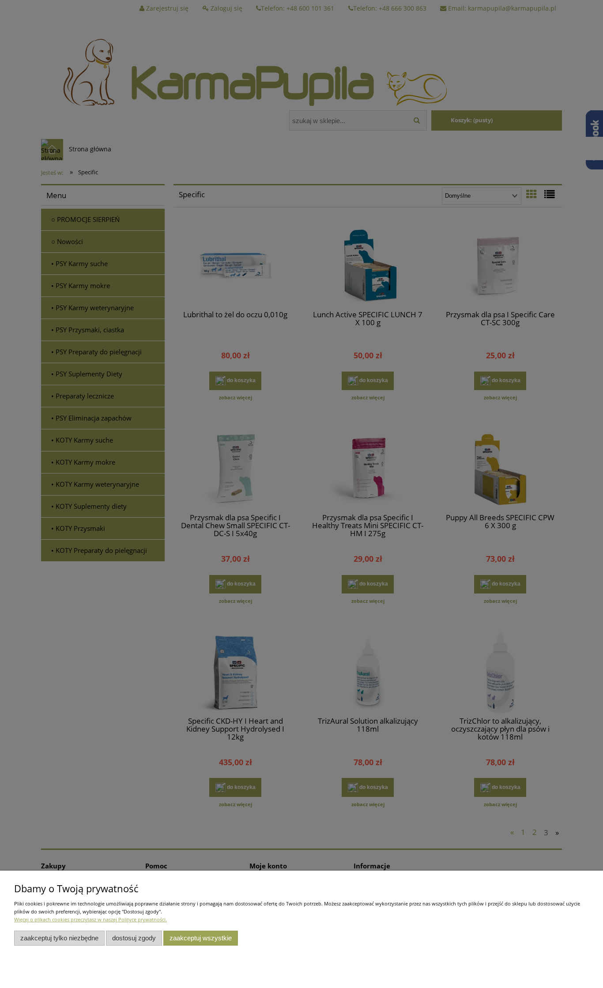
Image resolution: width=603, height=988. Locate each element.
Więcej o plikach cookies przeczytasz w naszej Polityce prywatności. (90, 919)
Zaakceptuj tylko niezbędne (59, 938)
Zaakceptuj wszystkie (201, 938)
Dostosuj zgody (134, 938)
